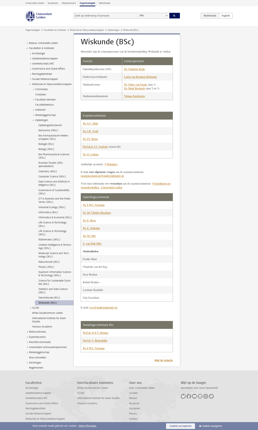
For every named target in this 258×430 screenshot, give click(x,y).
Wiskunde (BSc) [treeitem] (47, 302)
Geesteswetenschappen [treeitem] (45, 58)
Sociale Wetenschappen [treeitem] (45, 79)
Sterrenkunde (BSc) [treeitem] (49, 297)
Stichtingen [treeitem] (35, 362)
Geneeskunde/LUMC (36, 398)
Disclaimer (134, 408)
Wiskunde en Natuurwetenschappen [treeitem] (52, 84)
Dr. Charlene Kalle (134, 69)
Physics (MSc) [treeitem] (46, 267)
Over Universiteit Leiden (142, 388)
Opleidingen (113, 30)
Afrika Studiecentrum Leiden (92, 388)
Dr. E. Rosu (89, 220)
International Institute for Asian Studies (98, 398)
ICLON (80, 393)
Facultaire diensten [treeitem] (45, 99)
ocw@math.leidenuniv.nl (103, 307)
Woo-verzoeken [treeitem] (37, 357)
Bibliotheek (104, 3)
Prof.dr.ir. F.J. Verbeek (95, 146)
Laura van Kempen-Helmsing (140, 76)
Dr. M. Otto (89, 236)
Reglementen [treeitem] (36, 367)
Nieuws (133, 398)
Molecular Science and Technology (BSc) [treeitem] (53, 255)
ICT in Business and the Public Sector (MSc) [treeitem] (54, 200)
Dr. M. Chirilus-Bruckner (97, 212)
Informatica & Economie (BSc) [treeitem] (55, 217)
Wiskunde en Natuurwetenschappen (87, 30)
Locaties (133, 393)
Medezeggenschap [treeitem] (45, 115)
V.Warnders (110, 164)
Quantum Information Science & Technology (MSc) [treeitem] (54, 273)
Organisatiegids (87, 3)
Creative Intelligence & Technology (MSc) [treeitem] (55, 246)
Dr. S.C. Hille (90, 123)
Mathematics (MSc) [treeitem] (49, 239)
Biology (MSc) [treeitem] (46, 149)
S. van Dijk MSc (92, 243)
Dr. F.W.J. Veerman (94, 205)
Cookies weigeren (212, 426)
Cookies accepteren (180, 426)
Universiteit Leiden (34, 3)
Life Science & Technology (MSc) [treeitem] (52, 232)
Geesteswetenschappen (38, 393)
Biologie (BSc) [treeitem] (46, 144)
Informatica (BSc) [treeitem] (48, 212)
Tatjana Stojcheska (134, 96)
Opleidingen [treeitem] (41, 120)
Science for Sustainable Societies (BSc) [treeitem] (54, 282)
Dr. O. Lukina (90, 154)
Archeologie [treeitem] (38, 53)
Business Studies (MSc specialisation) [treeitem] (50, 164)
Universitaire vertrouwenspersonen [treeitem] (48, 347)
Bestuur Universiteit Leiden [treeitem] (43, 43)
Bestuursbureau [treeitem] (37, 331)
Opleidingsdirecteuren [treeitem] (50, 125)
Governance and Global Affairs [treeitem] (48, 68)
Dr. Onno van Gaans (135, 84)
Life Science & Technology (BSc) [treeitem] (52, 224)
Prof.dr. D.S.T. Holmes (95, 332)
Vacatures (134, 403)
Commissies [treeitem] (41, 89)
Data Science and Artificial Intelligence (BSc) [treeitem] (54, 183)
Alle (142, 15)
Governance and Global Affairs (41, 403)
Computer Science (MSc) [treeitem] (52, 176)
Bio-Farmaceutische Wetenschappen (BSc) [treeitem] (53, 137)
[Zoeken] (174, 15)
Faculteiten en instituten (55, 30)
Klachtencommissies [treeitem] (40, 342)
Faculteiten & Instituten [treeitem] (41, 48)
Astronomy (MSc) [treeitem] (48, 130)
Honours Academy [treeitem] (42, 326)
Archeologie (31, 388)
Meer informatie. (88, 426)
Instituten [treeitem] (40, 109)
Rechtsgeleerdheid (35, 408)
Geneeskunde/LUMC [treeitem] (43, 63)
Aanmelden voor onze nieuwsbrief (199, 388)
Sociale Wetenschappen (38, 413)
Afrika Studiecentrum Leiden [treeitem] (47, 313)
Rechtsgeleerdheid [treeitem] (42, 74)
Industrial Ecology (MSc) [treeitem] (51, 207)
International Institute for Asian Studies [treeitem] (49, 320)
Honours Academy (87, 403)
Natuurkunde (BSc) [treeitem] (49, 262)
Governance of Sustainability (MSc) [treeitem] (53, 192)
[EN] (226, 15)
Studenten (53, 3)
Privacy (133, 413)
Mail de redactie (164, 360)
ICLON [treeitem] (35, 308)
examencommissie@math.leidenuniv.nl (103, 176)
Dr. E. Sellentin (91, 228)
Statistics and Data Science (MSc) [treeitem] (53, 290)
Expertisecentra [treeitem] (37, 337)
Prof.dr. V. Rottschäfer (95, 340)
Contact (133, 419)
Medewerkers (69, 3)
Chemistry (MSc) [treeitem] (47, 171)
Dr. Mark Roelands (134, 88)
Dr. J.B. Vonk (90, 131)
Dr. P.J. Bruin (90, 139)
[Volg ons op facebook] (188, 396)
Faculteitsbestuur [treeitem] (44, 104)
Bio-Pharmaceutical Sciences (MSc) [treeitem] (53, 156)
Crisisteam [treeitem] (40, 94)
